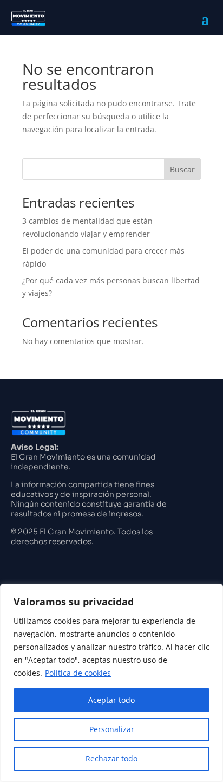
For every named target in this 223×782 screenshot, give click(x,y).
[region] (111, 683)
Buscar (182, 169)
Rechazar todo (111, 758)
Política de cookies (78, 673)
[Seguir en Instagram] (14, 560)
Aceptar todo (111, 700)
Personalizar (111, 729)
